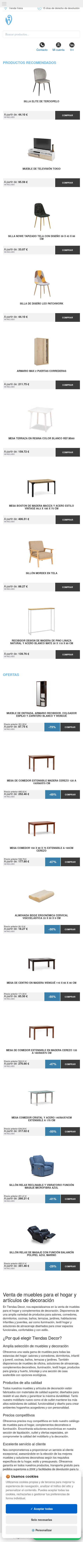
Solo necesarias (41, 1520)
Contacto (41, 50)
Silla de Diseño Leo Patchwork (41, 303)
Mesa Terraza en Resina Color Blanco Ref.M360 (41, 438)
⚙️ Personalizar (41, 1530)
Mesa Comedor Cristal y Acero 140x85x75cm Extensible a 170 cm (42, 1119)
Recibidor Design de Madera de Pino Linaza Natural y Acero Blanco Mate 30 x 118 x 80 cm (41, 642)
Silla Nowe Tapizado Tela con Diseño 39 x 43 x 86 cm (41, 238)
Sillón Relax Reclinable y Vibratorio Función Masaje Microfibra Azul (41, 1186)
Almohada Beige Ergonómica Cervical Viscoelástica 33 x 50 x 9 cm (41, 917)
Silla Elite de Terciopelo (41, 101)
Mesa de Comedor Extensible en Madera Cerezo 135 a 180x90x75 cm (41, 1052)
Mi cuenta (58, 50)
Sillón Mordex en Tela (41, 573)
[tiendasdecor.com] (41, 20)
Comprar (67, 115)
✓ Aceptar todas (41, 1509)
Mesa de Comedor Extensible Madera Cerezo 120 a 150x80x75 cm (41, 782)
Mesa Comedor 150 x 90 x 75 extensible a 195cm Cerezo (41, 849)
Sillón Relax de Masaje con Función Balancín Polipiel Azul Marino (41, 1254)
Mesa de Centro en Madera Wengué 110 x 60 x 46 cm (41, 982)
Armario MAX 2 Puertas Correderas (41, 371)
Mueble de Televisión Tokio (42, 168)
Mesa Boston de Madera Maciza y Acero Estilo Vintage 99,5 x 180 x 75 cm (41, 507)
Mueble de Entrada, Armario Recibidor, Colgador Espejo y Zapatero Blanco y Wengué (42, 715)
